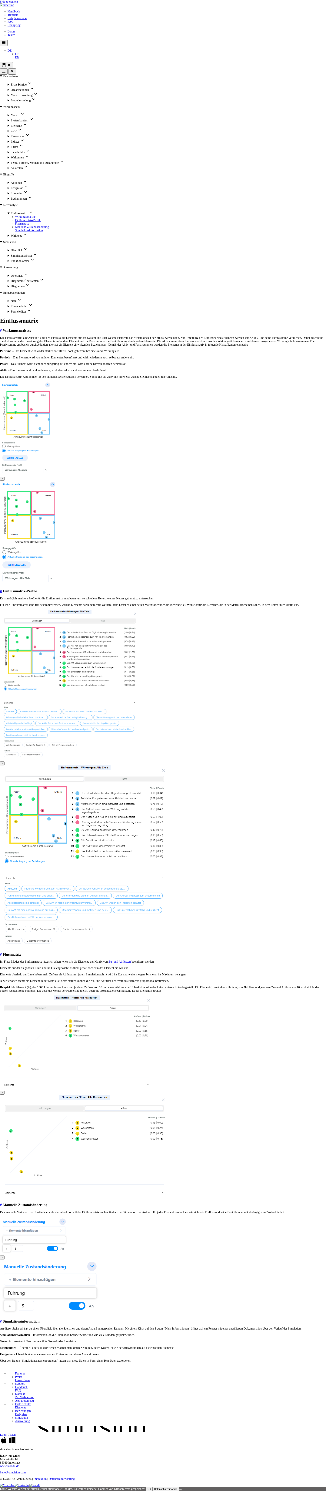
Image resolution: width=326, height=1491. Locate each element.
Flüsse (15, 146)
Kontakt (20, 1393)
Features (20, 1373)
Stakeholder (18, 152)
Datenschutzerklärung (62, 1478)
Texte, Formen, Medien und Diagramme (35, 162)
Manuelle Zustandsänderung (32, 227)
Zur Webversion (24, 1397)
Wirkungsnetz (11, 106)
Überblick (17, 250)
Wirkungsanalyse (25, 216)
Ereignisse (17, 188)
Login (11, 31)
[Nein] (180, 1489)
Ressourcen (18, 136)
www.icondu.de (9, 1466)
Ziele (14, 131)
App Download (24, 1400)
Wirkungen (18, 157)
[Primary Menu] (4, 43)
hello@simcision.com (13, 1472)
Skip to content (9, 1)
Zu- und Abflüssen (119, 961)
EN (17, 57)
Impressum (40, 1478)
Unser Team (22, 1380)
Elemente (17, 125)
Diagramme (18, 286)
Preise (18, 1376)
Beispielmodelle (17, 18)
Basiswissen (10, 76)
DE (10, 50)
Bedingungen (19, 198)
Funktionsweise (20, 261)
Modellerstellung (21, 100)
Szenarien (17, 193)
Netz (14, 301)
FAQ (11, 21)
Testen (11, 34)
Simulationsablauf (22, 255)
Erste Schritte (19, 84)
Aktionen (17, 182)
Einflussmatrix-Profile (28, 220)
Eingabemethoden (14, 292)
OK (149, 1489)
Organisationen (20, 89)
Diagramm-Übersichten (25, 281)
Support (20, 1383)
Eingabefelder (19, 306)
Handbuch (14, 11)
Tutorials (13, 14)
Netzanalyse (10, 205)
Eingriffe (8, 174)
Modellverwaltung (22, 95)
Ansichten (17, 168)
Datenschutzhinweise (165, 1489)
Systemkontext (20, 120)
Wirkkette (17, 235)
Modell (15, 115)
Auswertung (10, 267)
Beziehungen (23, 1410)
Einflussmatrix (20, 213)
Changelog (14, 25)
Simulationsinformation (29, 230)
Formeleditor (19, 311)
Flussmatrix (22, 223)
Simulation (9, 242)
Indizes (15, 141)
